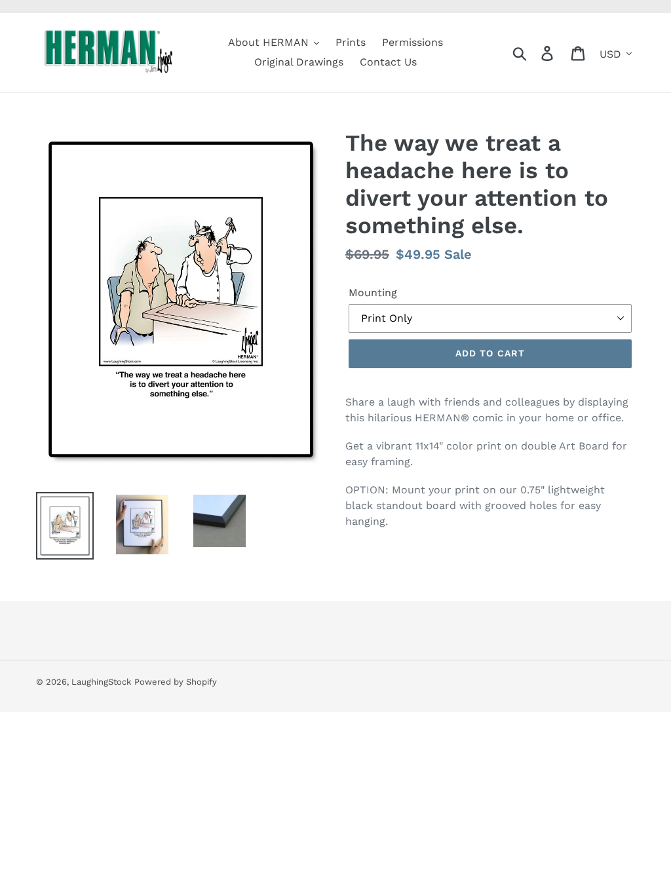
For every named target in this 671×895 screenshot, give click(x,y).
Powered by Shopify (175, 682)
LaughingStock (101, 682)
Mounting (373, 292)
